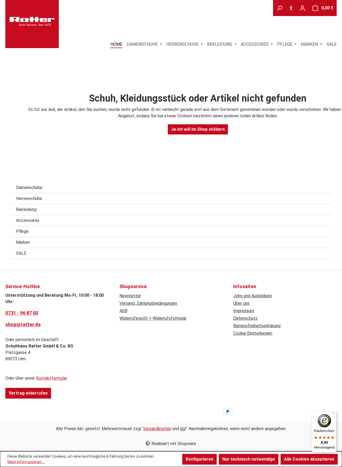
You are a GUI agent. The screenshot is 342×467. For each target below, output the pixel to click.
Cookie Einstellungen (252, 333)
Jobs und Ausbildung (252, 295)
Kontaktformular (51, 378)
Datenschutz (245, 318)
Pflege (22, 231)
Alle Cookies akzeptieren (309, 459)
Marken (23, 242)
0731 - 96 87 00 (21, 313)
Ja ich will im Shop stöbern (198, 129)
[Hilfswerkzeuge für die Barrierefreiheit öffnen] (291, 8)
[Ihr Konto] (302, 8)
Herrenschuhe (29, 198)
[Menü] (333, 414)
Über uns (241, 303)
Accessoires (27, 220)
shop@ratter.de (23, 324)
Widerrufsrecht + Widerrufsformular (152, 318)
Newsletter (130, 295)
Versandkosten (157, 428)
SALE (21, 253)
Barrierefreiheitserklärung (257, 325)
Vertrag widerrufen (28, 393)
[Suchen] (279, 8)
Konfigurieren (199, 459)
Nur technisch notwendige (248, 459)
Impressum (243, 310)
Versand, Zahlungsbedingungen (148, 303)
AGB (123, 310)
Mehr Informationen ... (26, 462)
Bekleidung (26, 209)
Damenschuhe (29, 187)
